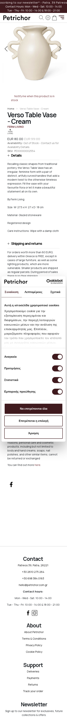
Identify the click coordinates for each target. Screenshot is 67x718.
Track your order (33, 691)
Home (10, 108)
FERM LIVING (15, 126)
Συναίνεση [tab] (11, 292)
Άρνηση (33, 433)
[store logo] (17, 18)
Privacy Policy (34, 645)
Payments (33, 678)
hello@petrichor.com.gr (33, 585)
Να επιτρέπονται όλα (33, 408)
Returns (33, 684)
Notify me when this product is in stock (33, 98)
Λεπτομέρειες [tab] (33, 292)
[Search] (41, 17)
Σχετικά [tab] (55, 292)
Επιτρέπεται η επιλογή (33, 420)
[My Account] (48, 17)
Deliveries (33, 671)
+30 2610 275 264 (33, 572)
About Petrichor (34, 632)
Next (59, 49)
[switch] (57, 369)
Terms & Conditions (34, 638)
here (37, 465)
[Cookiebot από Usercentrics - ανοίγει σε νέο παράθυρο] (47, 281)
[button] (33, 155)
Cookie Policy (34, 651)
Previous (7, 49)
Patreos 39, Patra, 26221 (33, 565)
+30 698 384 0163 (33, 578)
